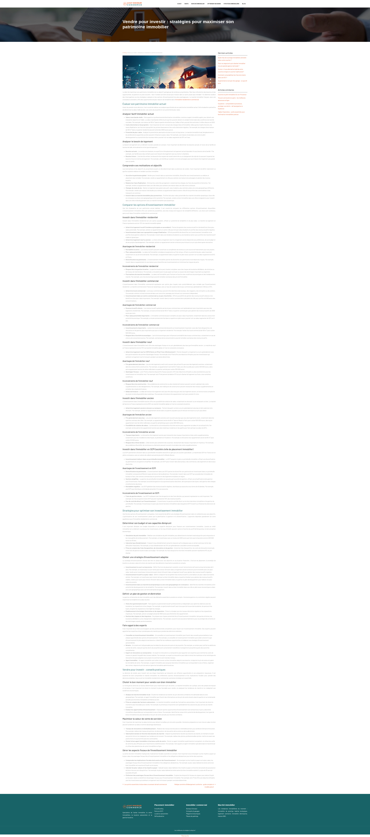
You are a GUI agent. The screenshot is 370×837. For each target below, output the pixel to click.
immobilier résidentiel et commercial (187, 99)
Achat (179, 3)
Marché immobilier (197, 3)
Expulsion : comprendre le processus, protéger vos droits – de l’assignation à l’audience (230, 106)
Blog (244, 3)
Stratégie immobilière (231, 3)
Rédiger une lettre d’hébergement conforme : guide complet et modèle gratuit (194, 785)
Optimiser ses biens (214, 3)
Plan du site (185, 836)
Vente (186, 3)
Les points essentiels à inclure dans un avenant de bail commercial (145, 784)
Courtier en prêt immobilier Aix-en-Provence (232, 94)
